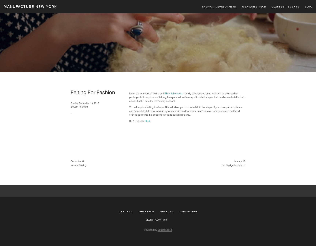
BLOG (308, 6)
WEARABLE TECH (254, 6)
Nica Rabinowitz (173, 93)
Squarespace (165, 229)
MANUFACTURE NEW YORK (30, 6)
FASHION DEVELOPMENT (219, 6)
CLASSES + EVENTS (285, 6)
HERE (147, 121)
